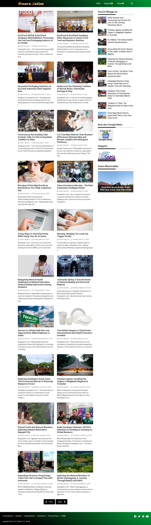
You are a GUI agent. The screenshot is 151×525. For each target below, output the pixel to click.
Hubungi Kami (29, 516)
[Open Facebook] (135, 516)
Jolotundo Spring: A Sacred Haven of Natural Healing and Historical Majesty (74, 282)
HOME (98, 3)
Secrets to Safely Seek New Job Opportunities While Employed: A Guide (34, 333)
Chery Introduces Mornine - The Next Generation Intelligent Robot (75, 186)
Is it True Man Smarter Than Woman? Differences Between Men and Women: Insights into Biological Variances (75, 138)
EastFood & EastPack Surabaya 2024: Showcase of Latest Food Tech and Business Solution (72, 38)
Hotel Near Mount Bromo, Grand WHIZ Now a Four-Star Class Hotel (120, 115)
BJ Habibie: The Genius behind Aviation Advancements (120, 41)
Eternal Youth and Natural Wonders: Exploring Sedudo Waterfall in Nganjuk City (35, 429)
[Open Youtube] (147, 516)
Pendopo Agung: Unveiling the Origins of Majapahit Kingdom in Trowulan (72, 381)
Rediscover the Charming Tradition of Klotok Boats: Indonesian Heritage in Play (74, 88)
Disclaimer (41, 516)
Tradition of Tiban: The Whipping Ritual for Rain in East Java (120, 105)
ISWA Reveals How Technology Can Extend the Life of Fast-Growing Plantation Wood (119, 21)
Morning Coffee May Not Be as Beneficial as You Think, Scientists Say (34, 188)
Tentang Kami (7, 516)
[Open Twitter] (139, 516)
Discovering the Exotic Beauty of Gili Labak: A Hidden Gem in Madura (120, 51)
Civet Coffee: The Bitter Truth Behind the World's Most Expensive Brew (120, 73)
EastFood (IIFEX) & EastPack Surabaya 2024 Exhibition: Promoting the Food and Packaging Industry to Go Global (35, 39)
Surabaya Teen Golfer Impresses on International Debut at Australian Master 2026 (119, 94)
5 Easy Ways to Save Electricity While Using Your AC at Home (33, 234)
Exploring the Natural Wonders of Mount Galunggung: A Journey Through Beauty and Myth (73, 478)
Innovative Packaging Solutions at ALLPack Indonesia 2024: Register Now (34, 88)
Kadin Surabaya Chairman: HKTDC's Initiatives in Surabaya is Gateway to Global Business (74, 429)
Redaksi (19, 516)
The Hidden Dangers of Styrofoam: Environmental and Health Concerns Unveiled (74, 333)
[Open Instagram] (143, 516)
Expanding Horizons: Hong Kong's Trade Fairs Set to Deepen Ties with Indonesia (35, 478)
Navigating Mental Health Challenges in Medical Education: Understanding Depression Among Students (34, 283)
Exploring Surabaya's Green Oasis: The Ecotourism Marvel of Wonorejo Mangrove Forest (35, 381)
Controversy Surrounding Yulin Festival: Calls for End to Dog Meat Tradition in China (35, 137)
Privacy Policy (53, 516)
